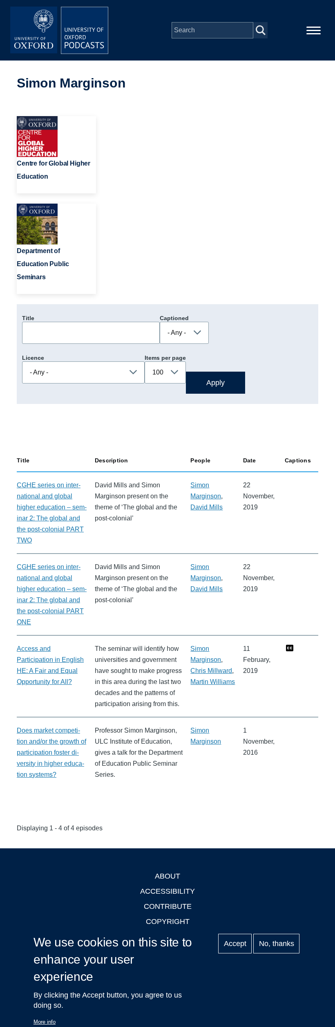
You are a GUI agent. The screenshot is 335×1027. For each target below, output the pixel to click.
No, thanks (276, 944)
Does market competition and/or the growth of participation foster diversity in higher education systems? (51, 752)
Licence (33, 357)
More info (45, 1022)
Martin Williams (212, 681)
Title (28, 318)
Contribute (168, 906)
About (167, 876)
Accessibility (167, 891)
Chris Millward (211, 670)
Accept (235, 944)
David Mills (206, 507)
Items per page (165, 357)
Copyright (168, 921)
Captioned (174, 318)
